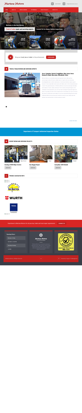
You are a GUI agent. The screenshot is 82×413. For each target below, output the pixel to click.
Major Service (23, 160)
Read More (8, 167)
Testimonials (34, 9)
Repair (50, 160)
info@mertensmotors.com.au (72, 3)
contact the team (73, 120)
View (24, 46)
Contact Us (54, 9)
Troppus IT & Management (72, 258)
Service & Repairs (23, 9)
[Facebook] (58, 258)
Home (6, 9)
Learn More (51, 57)
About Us (14, 9)
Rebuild (74, 160)
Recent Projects (44, 9)
